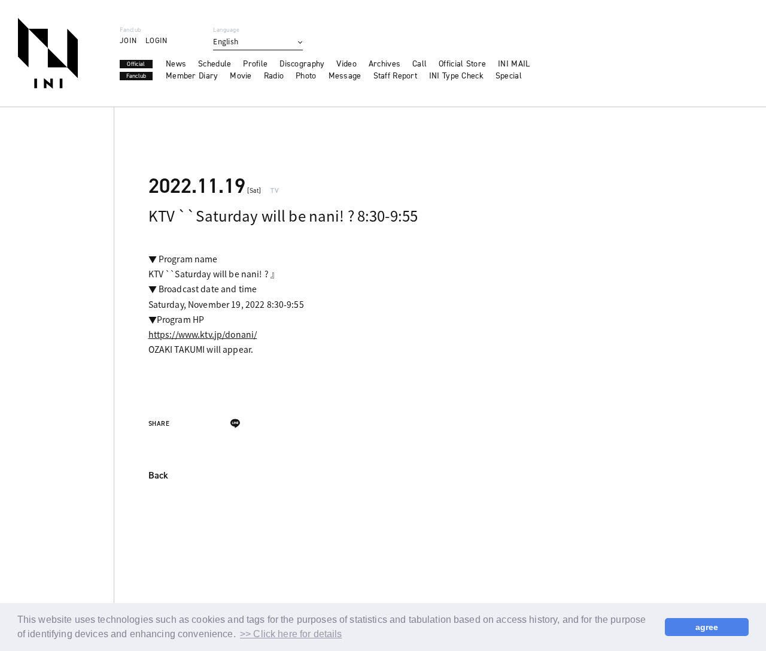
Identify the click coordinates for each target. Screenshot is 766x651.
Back (158, 476)
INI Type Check (456, 76)
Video (346, 64)
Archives (384, 64)
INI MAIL (514, 64)
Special (509, 76)
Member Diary (192, 76)
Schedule (214, 64)
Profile (255, 64)
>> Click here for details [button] (291, 634)
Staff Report (395, 76)
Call (419, 64)
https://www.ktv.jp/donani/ (202, 334)
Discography (301, 64)
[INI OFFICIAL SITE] (48, 53)
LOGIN (156, 40)
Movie (240, 76)
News (176, 64)
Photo (306, 76)
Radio (274, 76)
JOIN (128, 40)
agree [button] (707, 627)
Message (345, 76)
